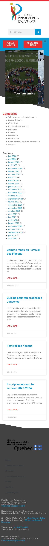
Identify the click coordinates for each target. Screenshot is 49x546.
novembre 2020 (15, 226)
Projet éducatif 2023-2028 (15, 476)
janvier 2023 (13, 187)
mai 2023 (12, 177)
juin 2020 (12, 235)
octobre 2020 (14, 229)
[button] (8, 77)
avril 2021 (12, 220)
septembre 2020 (15, 232)
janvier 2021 (13, 223)
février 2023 (13, 183)
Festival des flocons (19, 345)
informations (13, 138)
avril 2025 (12, 165)
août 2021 (12, 214)
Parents (11, 132)
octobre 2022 (14, 196)
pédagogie (12, 129)
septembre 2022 (15, 199)
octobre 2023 (14, 174)
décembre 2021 (15, 205)
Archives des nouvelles (14, 466)
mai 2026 (12, 159)
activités (11, 145)
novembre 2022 (15, 193)
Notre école (9, 471)
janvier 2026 (13, 162)
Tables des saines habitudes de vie (22, 117)
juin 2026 (12, 156)
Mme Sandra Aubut (36, 518)
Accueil (8, 460)
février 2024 (13, 171)
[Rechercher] (38, 32)
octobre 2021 (14, 211)
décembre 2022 (15, 190)
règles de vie (13, 123)
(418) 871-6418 (20, 527)
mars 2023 (13, 180)
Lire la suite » (12, 278)
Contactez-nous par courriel (13, 506)
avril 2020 (12, 238)
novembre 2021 (15, 208)
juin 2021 (12, 217)
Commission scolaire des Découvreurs (24, 141)
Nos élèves (9, 487)
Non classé (13, 135)
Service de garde (15, 120)
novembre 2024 (15, 168)
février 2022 (13, 202)
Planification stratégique (18, 126)
